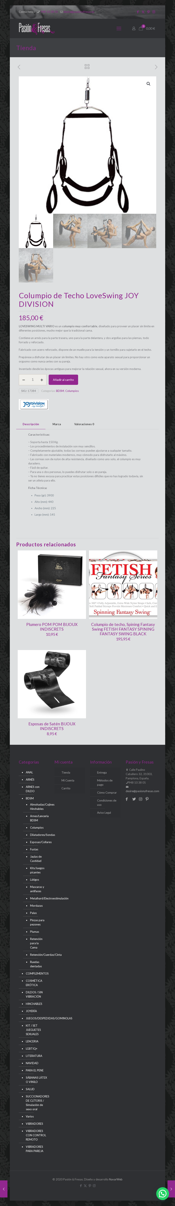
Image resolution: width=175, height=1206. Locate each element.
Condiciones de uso (106, 802)
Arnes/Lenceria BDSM (37, 818)
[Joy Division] (34, 405)
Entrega (102, 772)
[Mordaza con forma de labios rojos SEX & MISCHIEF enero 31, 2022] (3, 1188)
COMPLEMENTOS (36, 973)
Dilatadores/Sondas (37, 834)
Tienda (65, 772)
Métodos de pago (104, 782)
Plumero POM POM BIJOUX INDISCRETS (51, 626)
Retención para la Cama (36, 943)
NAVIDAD (32, 1063)
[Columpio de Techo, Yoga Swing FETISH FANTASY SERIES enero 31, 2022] (171, 1188)
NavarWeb (115, 1179)
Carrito (65, 788)
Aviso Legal (104, 812)
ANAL (29, 772)
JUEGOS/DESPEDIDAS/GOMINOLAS (36, 1018)
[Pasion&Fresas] (37, 28)
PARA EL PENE (35, 1070)
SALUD (30, 1089)
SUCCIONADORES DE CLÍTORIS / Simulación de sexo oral (36, 1103)
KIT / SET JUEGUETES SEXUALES (33, 1030)
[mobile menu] (118, 28)
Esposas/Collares (37, 842)
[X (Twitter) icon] (143, 12)
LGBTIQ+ (31, 1048)
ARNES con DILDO (32, 789)
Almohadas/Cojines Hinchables (37, 806)
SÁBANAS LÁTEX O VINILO (36, 1080)
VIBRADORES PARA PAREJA (34, 1149)
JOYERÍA (31, 1011)
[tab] (30, 424)
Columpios (72, 391)
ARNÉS (30, 779)
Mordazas (36, 905)
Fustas (34, 849)
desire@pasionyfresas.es (78, 11)
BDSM (60, 391)
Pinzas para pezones (37, 922)
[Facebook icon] (137, 12)
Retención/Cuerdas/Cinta (37, 954)
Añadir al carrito (63, 379)
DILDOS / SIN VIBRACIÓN (34, 994)
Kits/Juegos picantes (37, 870)
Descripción (31, 424)
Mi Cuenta (67, 780)
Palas (33, 913)
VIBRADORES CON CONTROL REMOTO (36, 1135)
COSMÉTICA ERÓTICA (34, 983)
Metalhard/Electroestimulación (37, 898)
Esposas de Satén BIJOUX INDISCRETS (51, 726)
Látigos (34, 879)
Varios (30, 1116)
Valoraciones (84, 424)
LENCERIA (32, 1041)
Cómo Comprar (107, 792)
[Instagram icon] (153, 12)
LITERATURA (34, 1056)
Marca (56, 424)
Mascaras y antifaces (37, 889)
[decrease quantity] (23, 379)
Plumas (34, 931)
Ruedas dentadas (36, 964)
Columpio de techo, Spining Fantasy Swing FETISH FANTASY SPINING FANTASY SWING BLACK (123, 629)
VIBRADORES (34, 1123)
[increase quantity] (41, 379)
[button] (148, 84)
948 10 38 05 (49, 11)
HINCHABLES (34, 1003)
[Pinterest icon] (148, 12)
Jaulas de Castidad (36, 859)
